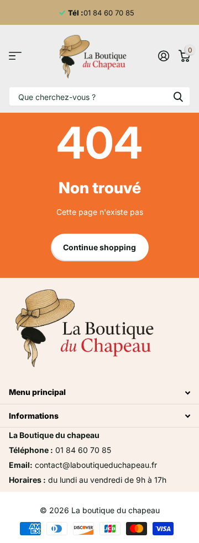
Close (99, 392)
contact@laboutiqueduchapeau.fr (96, 465)
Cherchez (178, 96)
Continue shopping (99, 247)
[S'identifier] (163, 56)
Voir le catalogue (15, 56)
